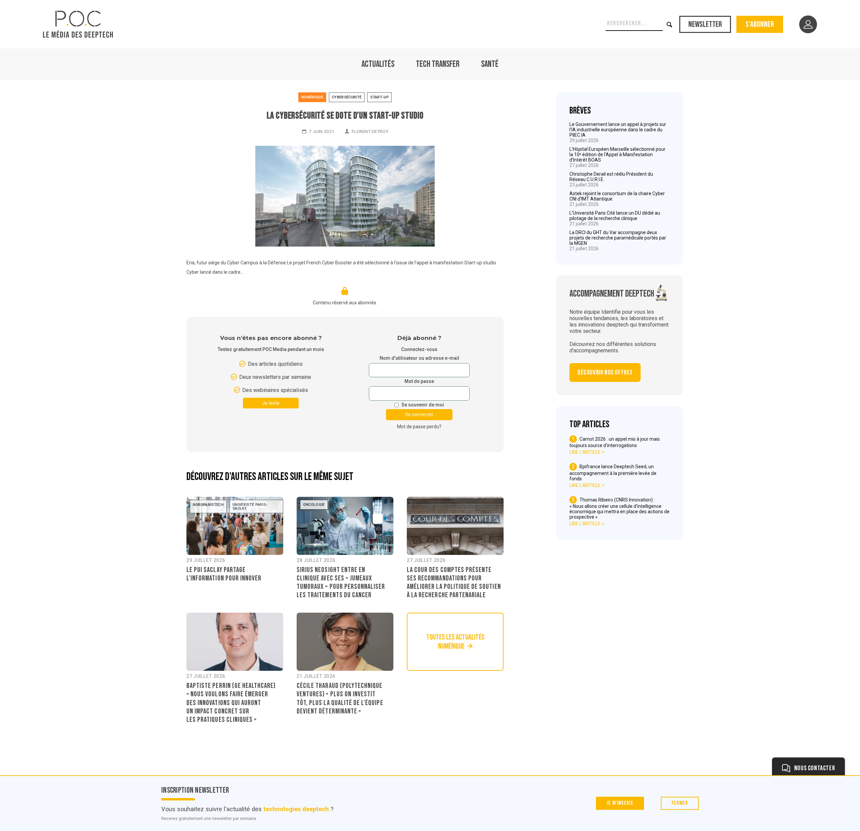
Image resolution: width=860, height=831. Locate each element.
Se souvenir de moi (422, 404)
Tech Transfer (438, 64)
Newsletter (705, 24)
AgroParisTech (208, 504)
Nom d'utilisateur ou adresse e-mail (419, 358)
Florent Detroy (370, 131)
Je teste (271, 403)
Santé (490, 64)
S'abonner (759, 24)
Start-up (379, 97)
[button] (669, 24)
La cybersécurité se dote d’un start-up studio (345, 115)
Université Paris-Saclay (250, 506)
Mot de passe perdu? (419, 426)
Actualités (377, 64)
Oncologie (314, 504)
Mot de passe (419, 381)
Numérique (312, 97)
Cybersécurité (346, 97)
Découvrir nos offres (605, 372)
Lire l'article (585, 452)
